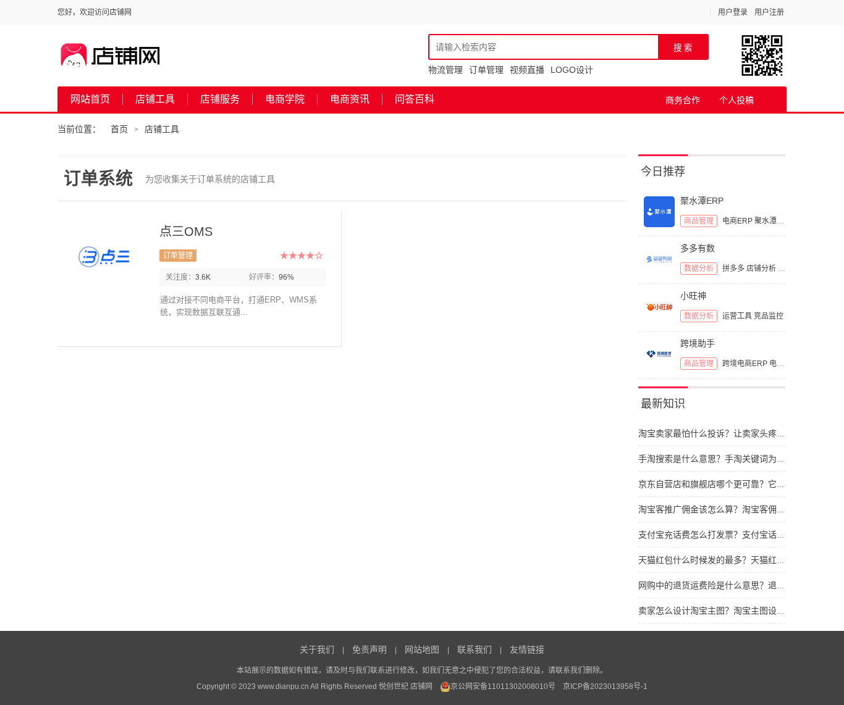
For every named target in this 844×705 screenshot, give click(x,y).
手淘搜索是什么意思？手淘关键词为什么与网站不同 (737, 459)
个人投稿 (736, 100)
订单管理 (486, 70)
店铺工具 (155, 99)
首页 (119, 129)
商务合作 (682, 100)
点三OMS (186, 231)
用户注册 (769, 12)
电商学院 (285, 99)
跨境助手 (697, 343)
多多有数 (697, 248)
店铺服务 (220, 99)
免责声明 (369, 649)
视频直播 (527, 70)
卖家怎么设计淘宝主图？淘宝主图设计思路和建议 (733, 610)
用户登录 (733, 12)
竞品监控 (768, 316)
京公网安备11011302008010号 (502, 686)
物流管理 (445, 70)
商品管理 (699, 221)
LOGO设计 (572, 70)
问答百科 (414, 99)
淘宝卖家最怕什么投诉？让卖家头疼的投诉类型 (729, 433)
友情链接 (527, 649)
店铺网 (421, 686)
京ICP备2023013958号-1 (605, 686)
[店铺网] (110, 55)
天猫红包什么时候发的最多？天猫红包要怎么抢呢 (733, 560)
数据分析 (699, 268)
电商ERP (737, 221)
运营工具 (737, 316)
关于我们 (317, 649)
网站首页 (90, 99)
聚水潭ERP (702, 201)
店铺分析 (761, 268)
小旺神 (693, 296)
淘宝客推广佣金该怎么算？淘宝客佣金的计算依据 (733, 509)
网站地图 (422, 649)
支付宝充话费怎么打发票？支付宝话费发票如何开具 (737, 535)
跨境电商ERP (744, 363)
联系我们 (474, 649)
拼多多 (733, 268)
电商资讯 (349, 99)
